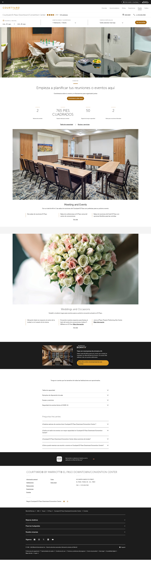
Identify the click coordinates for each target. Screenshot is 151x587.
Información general (31, 479)
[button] (131, 2)
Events (140, 8)
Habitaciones (30, 482)
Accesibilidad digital (111, 551)
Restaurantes (30, 486)
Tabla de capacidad (66, 124)
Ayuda (35, 553)
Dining (123, 8)
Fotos (52, 479)
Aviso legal (54, 482)
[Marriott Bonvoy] (144, 2)
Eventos (28, 492)
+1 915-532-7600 (141, 15)
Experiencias (29, 489)
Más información (78, 324)
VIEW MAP (128, 15)
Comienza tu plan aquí (75, 98)
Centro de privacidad (92, 551)
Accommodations (114, 8)
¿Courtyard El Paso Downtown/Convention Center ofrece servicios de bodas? (66, 439)
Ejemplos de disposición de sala (52, 395)
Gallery (146, 8)
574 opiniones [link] (64, 15)
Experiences (131, 8)
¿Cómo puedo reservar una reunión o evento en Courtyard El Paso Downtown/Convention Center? (73, 445)
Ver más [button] (75, 219)
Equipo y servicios (83, 124)
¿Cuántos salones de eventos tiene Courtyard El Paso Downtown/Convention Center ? (69, 424)
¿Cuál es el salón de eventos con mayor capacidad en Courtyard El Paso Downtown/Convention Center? (72, 431)
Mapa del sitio (29, 553)
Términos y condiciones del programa (76, 551)
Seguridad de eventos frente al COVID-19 (55, 405)
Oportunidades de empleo (47, 551)
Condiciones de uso (60, 551)
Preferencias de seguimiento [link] (32, 551)
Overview (104, 8)
